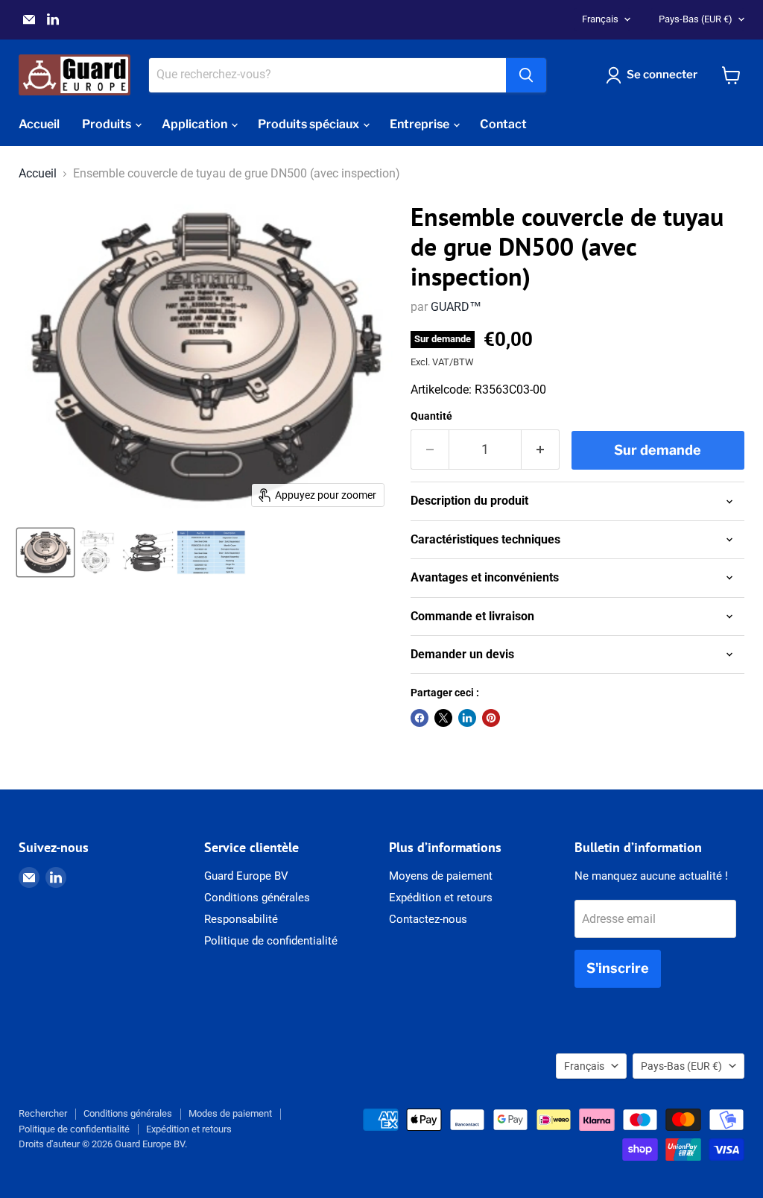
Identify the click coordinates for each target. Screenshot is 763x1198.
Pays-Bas (695, 19)
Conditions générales (257, 897)
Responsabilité (241, 919)
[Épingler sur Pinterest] (491, 718)
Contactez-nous (428, 919)
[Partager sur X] (443, 718)
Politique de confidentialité (271, 941)
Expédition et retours (441, 897)
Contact (503, 124)
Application (195, 124)
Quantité (431, 416)
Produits (107, 124)
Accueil (39, 124)
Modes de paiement (230, 1113)
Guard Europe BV (246, 876)
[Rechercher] (526, 75)
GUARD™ (456, 307)
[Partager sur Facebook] (419, 718)
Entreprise (421, 124)
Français (600, 19)
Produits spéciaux (309, 124)
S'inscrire (617, 968)
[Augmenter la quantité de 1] (541, 449)
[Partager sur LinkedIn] (467, 718)
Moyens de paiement (441, 876)
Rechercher (43, 1113)
